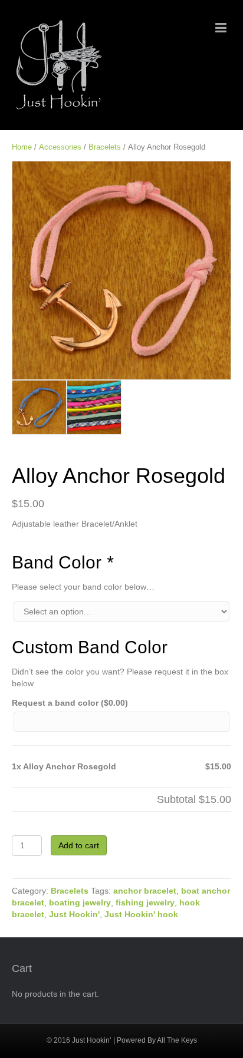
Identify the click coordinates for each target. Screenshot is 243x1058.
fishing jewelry (145, 902)
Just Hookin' (74, 914)
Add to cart (78, 845)
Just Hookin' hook (141, 914)
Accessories (60, 147)
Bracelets (104, 147)
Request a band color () (70, 702)
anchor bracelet (144, 890)
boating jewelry (80, 902)
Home (22, 147)
